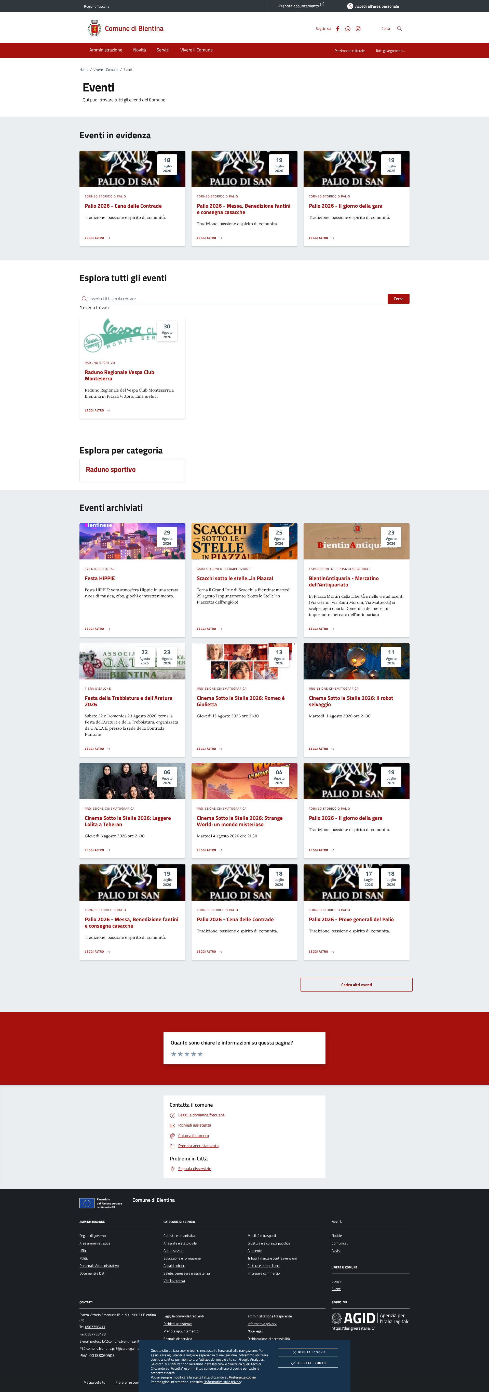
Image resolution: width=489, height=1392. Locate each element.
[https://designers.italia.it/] (371, 1318)
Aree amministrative (94, 1243)
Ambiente (255, 1250)
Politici (84, 1258)
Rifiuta (312, 1352)
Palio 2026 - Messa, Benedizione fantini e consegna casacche (243, 209)
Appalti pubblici (174, 1265)
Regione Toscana (96, 6)
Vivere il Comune (105, 69)
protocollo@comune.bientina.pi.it (114, 1341)
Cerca (398, 299)
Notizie (337, 1235)
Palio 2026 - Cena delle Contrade (123, 206)
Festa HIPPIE (100, 578)
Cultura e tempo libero (264, 1265)
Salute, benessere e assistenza (187, 1273)
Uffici (83, 1250)
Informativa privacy (262, 1324)
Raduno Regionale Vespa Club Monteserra (119, 375)
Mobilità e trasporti (262, 1235)
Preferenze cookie (242, 1377)
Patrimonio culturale (350, 50)
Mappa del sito (94, 1382)
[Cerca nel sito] (399, 28)
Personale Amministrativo (99, 1265)
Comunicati (340, 1243)
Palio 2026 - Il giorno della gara (346, 206)
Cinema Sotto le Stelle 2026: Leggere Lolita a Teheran (128, 821)
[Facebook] (336, 28)
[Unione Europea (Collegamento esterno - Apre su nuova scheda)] (102, 1204)
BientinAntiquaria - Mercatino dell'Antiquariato (344, 581)
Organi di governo (92, 1235)
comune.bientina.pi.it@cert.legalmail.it (115, 1348)
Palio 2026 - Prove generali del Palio (351, 919)
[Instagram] (356, 28)
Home (83, 69)
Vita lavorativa (174, 1280)
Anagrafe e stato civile (180, 1243)
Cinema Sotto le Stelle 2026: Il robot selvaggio (351, 701)
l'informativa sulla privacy (222, 1381)
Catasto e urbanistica (179, 1235)
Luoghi (337, 1281)
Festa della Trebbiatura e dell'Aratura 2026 (128, 701)
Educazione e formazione (182, 1258)
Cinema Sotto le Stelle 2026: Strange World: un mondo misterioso (240, 821)
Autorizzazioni (174, 1250)
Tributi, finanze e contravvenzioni (272, 1258)
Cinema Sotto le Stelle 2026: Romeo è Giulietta (241, 701)
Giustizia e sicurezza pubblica (269, 1243)
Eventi (336, 1289)
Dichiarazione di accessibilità (269, 1339)
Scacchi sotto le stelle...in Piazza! (235, 578)
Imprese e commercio (264, 1273)
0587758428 (95, 1334)
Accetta (312, 1362)
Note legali (255, 1331)
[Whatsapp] (346, 28)
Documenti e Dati (92, 1273)
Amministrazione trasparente (270, 1316)
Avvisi (336, 1250)
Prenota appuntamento (299, 6)
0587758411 (95, 1327)
